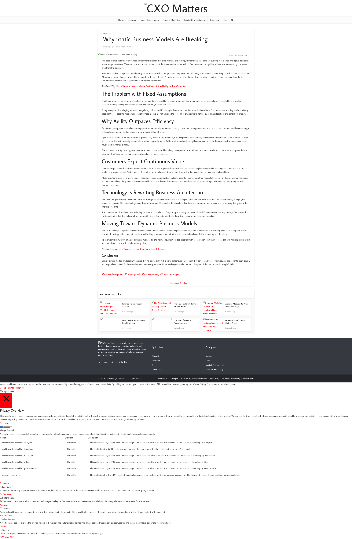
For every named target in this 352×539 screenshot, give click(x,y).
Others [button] (3, 526)
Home (121, 20)
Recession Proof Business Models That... (235, 321)
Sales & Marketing (171, 20)
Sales (208, 360)
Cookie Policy (214, 378)
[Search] (232, 20)
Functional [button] (4, 483)
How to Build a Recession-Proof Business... (133, 321)
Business (132, 20)
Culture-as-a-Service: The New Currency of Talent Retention (139, 249)
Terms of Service (248, 378)
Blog (225, 20)
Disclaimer (225, 378)
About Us (156, 356)
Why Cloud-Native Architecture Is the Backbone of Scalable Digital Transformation (149, 86)
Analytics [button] (4, 505)
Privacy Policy (235, 378)
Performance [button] (5, 494)
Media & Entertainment (195, 20)
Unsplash (243, 55)
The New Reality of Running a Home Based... (186, 305)
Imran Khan (120, 47)
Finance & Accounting (149, 20)
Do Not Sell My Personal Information (193, 378)
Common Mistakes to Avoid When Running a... (236, 305)
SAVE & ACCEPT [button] (7, 537)
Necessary (7, 426)
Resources (214, 20)
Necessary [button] (4, 423)
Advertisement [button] (6, 515)
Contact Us (156, 369)
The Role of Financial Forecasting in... (182, 321)
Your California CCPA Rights (167, 378)
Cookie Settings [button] (7, 387)
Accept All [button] (19, 387)
